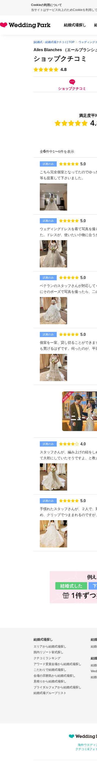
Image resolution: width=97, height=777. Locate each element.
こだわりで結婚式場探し (50, 669)
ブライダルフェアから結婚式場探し (57, 687)
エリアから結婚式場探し (50, 646)
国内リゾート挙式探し (48, 652)
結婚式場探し (75, 25)
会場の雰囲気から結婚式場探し (54, 675)
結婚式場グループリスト (50, 693)
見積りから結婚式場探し (50, 681)
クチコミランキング (47, 658)
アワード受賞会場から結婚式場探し (57, 664)
